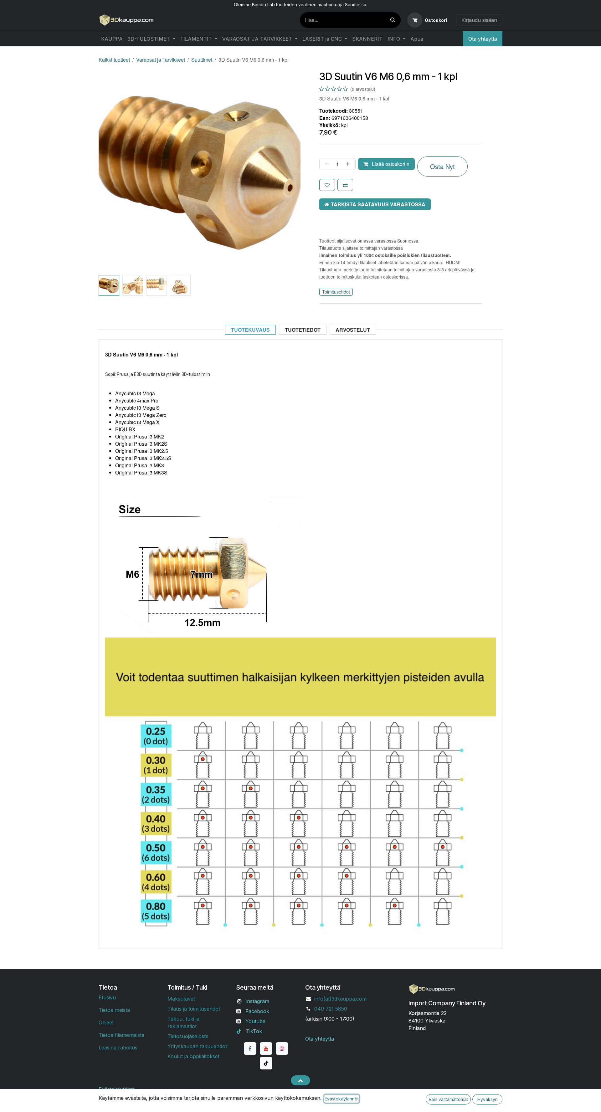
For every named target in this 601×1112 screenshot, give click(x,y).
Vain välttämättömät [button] (448, 1099)
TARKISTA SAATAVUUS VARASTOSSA (378, 204)
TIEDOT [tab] (303, 329)
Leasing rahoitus (118, 1047)
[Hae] (393, 20)
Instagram (257, 1001)
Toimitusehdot (336, 292)
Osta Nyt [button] (442, 166)
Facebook (257, 1011)
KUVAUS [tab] (250, 329)
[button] (109, 172)
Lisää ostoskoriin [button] (390, 163)
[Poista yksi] (326, 164)
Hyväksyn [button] (487, 1099)
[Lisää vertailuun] (345, 185)
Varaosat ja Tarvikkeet (160, 59)
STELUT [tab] (353, 329)
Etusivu (107, 997)
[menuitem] (112, 39)
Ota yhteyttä (482, 39)
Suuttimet (201, 59)
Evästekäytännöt (342, 1098)
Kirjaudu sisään (479, 20)
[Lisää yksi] (349, 164)
